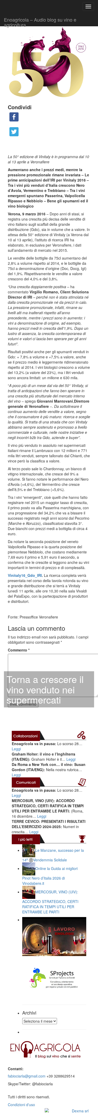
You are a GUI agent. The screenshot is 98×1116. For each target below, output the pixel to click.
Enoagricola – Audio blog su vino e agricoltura (40, 21)
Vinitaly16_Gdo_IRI (25, 575)
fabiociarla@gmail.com (26, 1076)
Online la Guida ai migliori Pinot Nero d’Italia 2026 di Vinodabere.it (50, 876)
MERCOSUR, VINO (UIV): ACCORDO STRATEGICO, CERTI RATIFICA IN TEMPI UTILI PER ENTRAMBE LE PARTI (50, 901)
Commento (19, 650)
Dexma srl (80, 1110)
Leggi (16, 748)
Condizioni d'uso (21, 1104)
